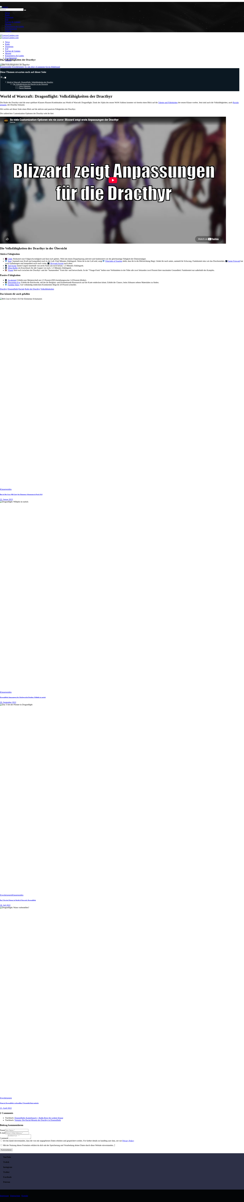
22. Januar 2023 (6, 499)
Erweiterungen (18, 67)
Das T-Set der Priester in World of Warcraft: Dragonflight (18, 900)
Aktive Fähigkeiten (24, 86)
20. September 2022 (8, 702)
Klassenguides (6, 67)
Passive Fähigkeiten (25, 88)
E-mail (2, 1133)
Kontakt (24, 1196)
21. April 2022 (6, 1108)
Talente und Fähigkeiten (168, 102)
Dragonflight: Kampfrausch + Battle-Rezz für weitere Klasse (38, 1118)
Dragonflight (13, 289)
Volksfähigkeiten (47, 289)
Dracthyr (3, 289)
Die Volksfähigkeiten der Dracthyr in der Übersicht (30, 84)
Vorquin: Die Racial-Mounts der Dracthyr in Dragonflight (37, 1120)
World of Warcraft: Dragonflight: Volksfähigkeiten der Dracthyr (30, 82)
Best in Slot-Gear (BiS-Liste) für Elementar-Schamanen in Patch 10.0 (21, 494)
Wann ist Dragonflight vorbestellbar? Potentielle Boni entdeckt (19, 1103)
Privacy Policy (128, 1141)
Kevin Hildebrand (52, 67)
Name (2, 1130)
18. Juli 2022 (5, 905)
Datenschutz (15, 1196)
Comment (4, 1138)
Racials (21, 289)
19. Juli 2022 (29, 67)
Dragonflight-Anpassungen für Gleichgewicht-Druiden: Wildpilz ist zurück (23, 697)
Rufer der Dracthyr (32, 289)
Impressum (4, 1196)
